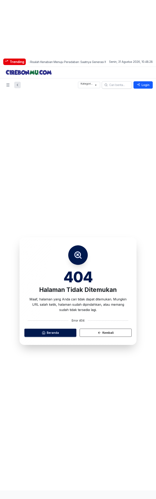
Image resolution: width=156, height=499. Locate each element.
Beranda (53, 332)
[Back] (17, 85)
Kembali (108, 332)
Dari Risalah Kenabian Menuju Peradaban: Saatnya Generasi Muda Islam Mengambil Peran (80, 62)
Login (146, 85)
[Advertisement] (78, 28)
